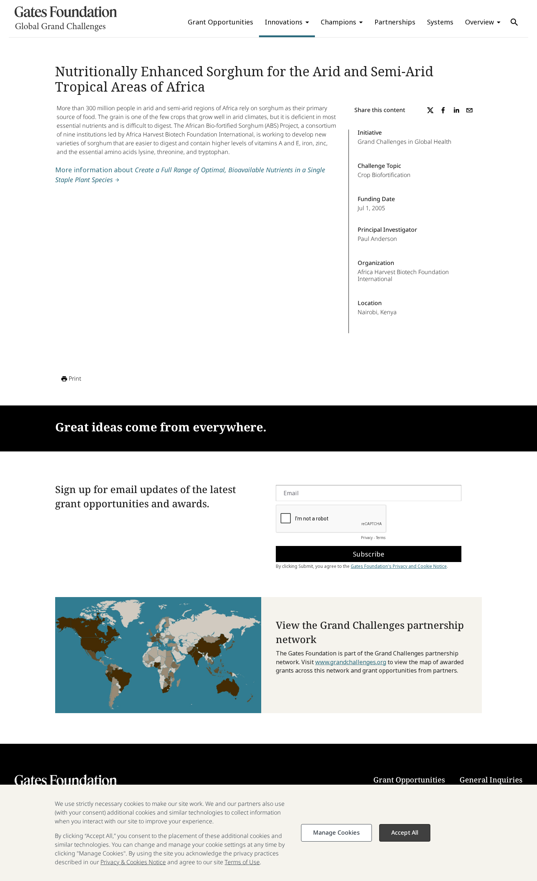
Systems (440, 22)
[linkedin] (456, 110)
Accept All (405, 832)
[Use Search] (514, 22)
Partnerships (394, 22)
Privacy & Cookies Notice (133, 862)
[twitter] (430, 110)
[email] (469, 110)
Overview (479, 22)
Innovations (283, 22)
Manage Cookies (336, 832)
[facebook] (443, 110)
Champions (338, 22)
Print (75, 378)
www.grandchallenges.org (350, 662)
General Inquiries (491, 780)
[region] (268, 833)
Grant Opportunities (220, 22)
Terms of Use (242, 862)
